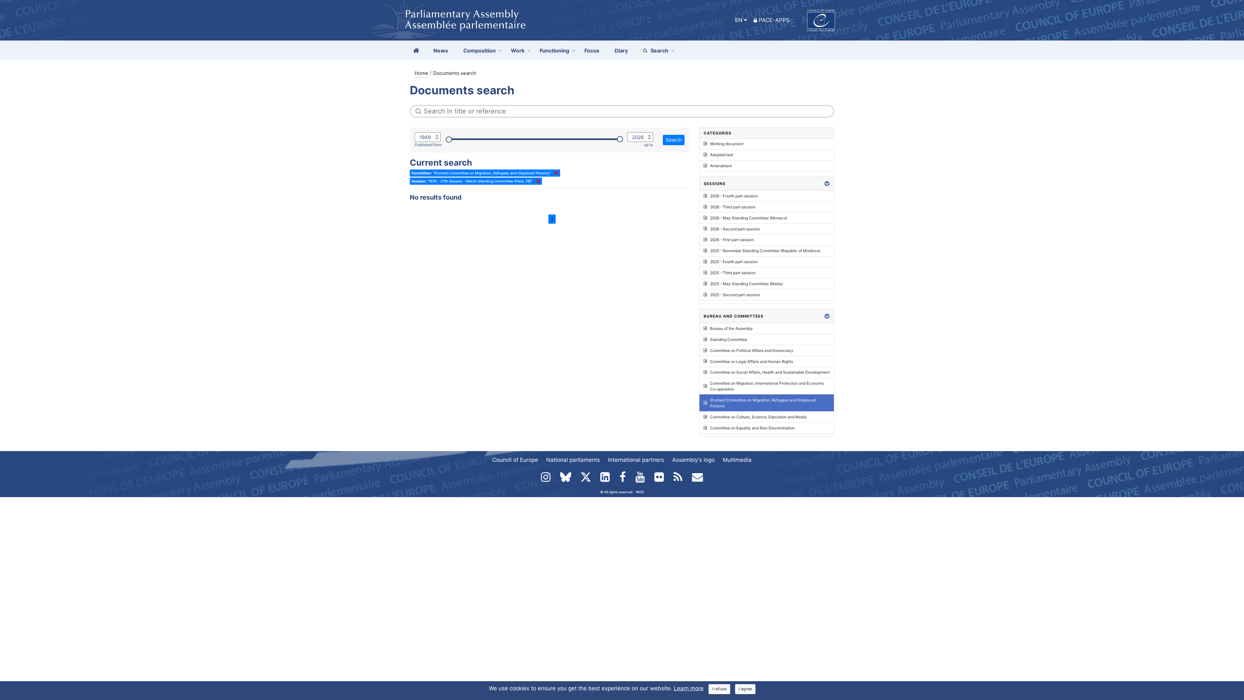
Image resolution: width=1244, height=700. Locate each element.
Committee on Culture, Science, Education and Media (758, 416)
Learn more (689, 688)
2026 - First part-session (732, 239)
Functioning (554, 50)
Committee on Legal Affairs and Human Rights (751, 361)
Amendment (721, 165)
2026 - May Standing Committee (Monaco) (748, 218)
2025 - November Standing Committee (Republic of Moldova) (765, 250)
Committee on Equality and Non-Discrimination (752, 428)
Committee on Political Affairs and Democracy (751, 350)
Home (421, 73)
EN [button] (739, 20)
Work (517, 50)
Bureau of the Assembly (731, 328)
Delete (555, 173)
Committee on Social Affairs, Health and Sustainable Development (770, 372)
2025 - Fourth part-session (734, 261)
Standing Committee (728, 339)
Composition (479, 50)
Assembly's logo (693, 460)
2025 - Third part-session (732, 272)
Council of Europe (515, 460)
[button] (827, 183)
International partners (636, 460)
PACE (640, 492)
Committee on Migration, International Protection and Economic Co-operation (767, 386)
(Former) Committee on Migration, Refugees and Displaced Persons (763, 403)
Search (659, 50)
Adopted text (721, 154)
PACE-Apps (774, 20)
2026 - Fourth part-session (734, 195)
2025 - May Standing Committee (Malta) (746, 283)
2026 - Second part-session (735, 229)
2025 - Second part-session (735, 294)
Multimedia (737, 460)
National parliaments (573, 460)
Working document (726, 143)
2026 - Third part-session (732, 206)
